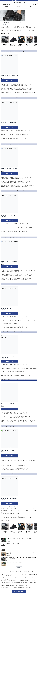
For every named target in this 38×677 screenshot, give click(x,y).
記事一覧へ (19, 567)
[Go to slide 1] (8, 447)
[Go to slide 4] (10, 447)
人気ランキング (31, 6)
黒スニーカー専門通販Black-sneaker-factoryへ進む (18, 592)
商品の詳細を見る (9, 80)
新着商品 (6, 6)
